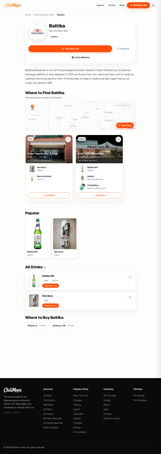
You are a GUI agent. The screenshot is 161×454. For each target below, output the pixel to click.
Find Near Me (140, 5)
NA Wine (47, 409)
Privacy (7, 412)
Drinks (111, 5)
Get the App (109, 395)
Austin (76, 409)
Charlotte (78, 413)
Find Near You (50, 285)
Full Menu (50, 195)
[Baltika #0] (80, 281)
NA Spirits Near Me (53, 423)
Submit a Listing (111, 418)
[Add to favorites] (68, 139)
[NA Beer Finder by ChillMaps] (13, 5)
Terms (16, 412)
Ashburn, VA (63, 325)
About (106, 404)
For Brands (138, 395)
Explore (100, 5)
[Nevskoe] (80, 301)
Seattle (77, 418)
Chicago (77, 400)
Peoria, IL (37, 325)
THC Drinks (49, 400)
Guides (106, 400)
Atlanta (77, 404)
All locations (79, 432)
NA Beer (47, 395)
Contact (107, 413)
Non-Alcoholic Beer (44, 14)
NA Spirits (48, 413)
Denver (77, 427)
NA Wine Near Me (52, 418)
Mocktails (48, 404)
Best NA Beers (50, 427)
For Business (140, 400)
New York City (80, 395)
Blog (121, 5)
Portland (77, 423)
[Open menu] (153, 5)
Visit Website (82, 57)
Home (28, 14)
